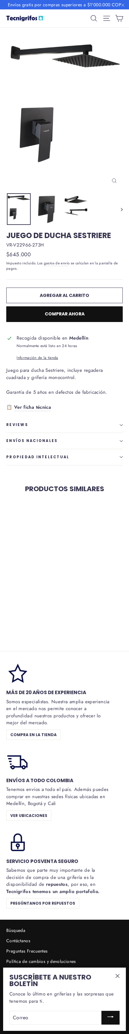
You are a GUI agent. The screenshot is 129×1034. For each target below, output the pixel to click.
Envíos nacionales (32, 440)
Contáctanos (18, 941)
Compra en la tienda (33, 734)
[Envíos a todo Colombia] (17, 761)
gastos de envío (57, 263)
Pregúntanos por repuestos (42, 903)
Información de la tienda (37, 358)
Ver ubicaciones (28, 815)
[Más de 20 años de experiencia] (17, 673)
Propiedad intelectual (37, 457)
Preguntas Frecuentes (27, 951)
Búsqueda (15, 930)
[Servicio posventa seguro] (17, 842)
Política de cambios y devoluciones (41, 961)
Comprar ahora (65, 314)
